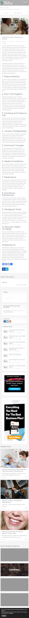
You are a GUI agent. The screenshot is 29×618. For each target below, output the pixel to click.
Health (19, 41)
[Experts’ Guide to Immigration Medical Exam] (14, 489)
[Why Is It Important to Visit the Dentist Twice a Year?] (14, 520)
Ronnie (4, 41)
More (26, 477)
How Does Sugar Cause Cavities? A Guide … (17, 336)
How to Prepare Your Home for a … (17, 360)
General (14, 569)
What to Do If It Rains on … (15, 354)
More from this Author (21, 285)
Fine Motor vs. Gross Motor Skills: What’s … (17, 366)
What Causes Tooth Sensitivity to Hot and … (17, 330)
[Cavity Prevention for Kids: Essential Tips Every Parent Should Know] (14, 458)
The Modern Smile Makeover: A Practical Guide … (17, 348)
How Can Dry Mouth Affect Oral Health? (17, 342)
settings (11, 613)
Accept (4, 615)
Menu (24, 2)
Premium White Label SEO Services (17, 311)
